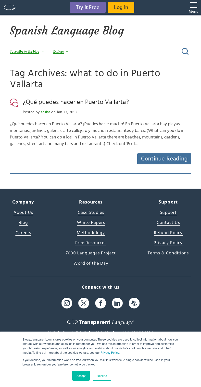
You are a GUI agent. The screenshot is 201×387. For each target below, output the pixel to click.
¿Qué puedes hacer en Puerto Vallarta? (76, 102)
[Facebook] (100, 303)
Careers (23, 233)
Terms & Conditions (168, 253)
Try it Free (88, 7)
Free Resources (90, 243)
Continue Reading (164, 159)
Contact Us (168, 222)
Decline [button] (102, 376)
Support (168, 212)
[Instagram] (66, 303)
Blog (23, 222)
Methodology (91, 233)
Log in (121, 7)
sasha (45, 112)
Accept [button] (81, 376)
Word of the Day (91, 263)
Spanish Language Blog (67, 30)
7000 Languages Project (91, 253)
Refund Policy (168, 233)
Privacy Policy (109, 352)
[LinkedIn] (117, 303)
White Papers (91, 222)
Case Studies (91, 212)
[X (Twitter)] (83, 303)
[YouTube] (134, 303)
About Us (23, 212)
